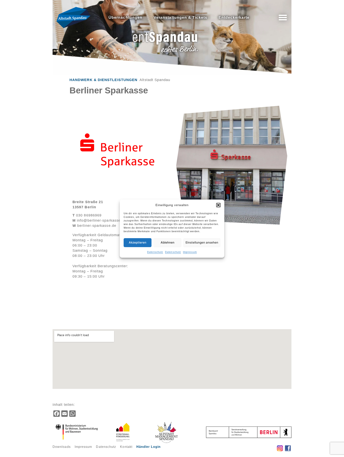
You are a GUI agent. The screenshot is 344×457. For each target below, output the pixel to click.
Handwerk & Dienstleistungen (103, 80)
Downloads (62, 446)
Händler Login (148, 446)
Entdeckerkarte (234, 17)
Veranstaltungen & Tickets (180, 17)
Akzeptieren (137, 242)
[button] (218, 205)
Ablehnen (167, 242)
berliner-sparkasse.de (94, 226)
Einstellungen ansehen (202, 242)
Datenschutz (155, 252)
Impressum (190, 252)
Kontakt (126, 446)
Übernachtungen (125, 17)
